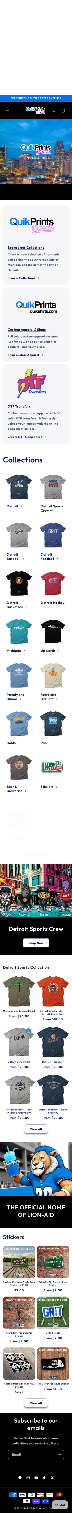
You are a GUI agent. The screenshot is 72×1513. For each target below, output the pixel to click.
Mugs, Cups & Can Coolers (17, 841)
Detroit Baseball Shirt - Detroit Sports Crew (53, 1012)
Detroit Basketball (15, 604)
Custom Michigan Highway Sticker (19, 1385)
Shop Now (36, 943)
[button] (7, 110)
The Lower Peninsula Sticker (53, 1383)
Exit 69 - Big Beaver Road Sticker (52, 1284)
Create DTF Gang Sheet (25, 437)
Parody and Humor (16, 697)
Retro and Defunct (48, 697)
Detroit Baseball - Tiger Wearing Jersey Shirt (19, 1111)
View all (36, 857)
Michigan (14, 651)
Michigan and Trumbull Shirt (19, 1010)
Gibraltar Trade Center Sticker (19, 1334)
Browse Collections (21, 278)
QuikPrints (29, 1508)
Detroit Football (47, 556)
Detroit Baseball (13, 556)
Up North (48, 651)
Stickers (47, 787)
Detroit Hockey (53, 602)
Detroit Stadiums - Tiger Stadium (53, 1111)
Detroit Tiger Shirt (53, 1061)
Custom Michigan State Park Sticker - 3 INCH (19, 1284)
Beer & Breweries (14, 789)
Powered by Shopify (47, 1508)
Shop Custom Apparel (23, 355)
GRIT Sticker (53, 1332)
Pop (44, 743)
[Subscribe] (59, 1454)
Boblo (11, 743)
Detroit (12, 506)
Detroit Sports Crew (52, 508)
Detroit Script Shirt (19, 1061)
